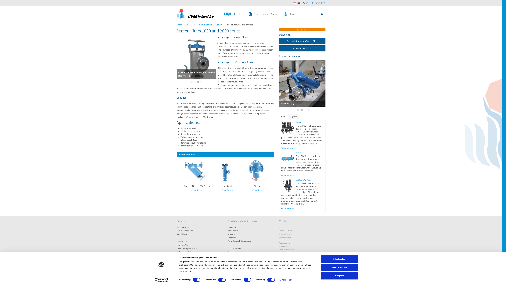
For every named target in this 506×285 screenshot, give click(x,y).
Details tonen (286, 280)
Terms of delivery (234, 248)
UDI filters (190, 24)
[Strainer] (256, 170)
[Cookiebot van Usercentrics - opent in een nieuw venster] (161, 280)
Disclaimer (231, 252)
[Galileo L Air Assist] (287, 185)
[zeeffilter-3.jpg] (302, 83)
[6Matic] (287, 158)
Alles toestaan (339, 259)
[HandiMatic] (225, 170)
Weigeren (339, 276)
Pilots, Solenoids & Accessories (239, 241)
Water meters (233, 231)
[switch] (222, 280)
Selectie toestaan (339, 267)
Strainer (258, 186)
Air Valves (231, 234)
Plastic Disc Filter (183, 245)
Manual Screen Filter (302, 48)
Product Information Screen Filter (302, 41)
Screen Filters (182, 242)
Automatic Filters (183, 227)
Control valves (233, 227)
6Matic (299, 152)
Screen (219, 24)
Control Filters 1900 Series (197, 186)
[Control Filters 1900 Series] (195, 170)
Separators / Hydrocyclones (187, 248)
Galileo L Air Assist (304, 180)
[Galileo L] (287, 127)
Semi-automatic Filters (185, 231)
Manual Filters (205, 24)
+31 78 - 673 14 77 (315, 3)
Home (179, 24)
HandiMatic (227, 186)
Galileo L (300, 122)
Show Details (196, 190)
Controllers (232, 237)
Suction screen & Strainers (186, 252)
